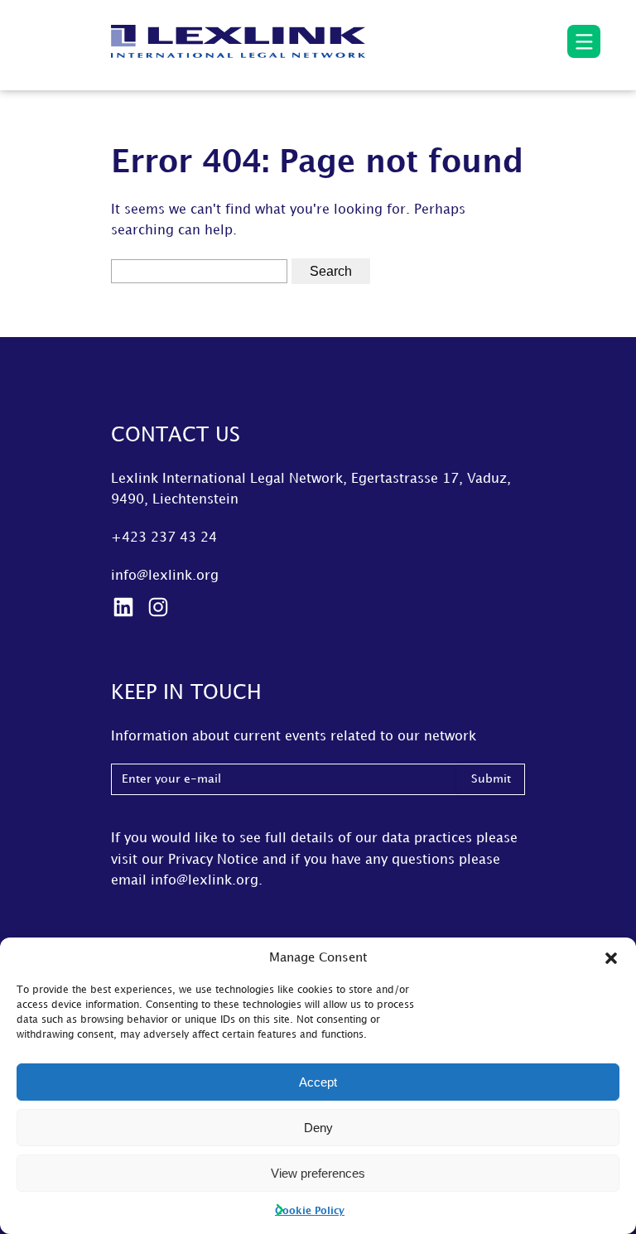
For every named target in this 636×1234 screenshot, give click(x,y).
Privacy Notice (213, 860)
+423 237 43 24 (164, 538)
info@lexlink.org (165, 576)
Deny (318, 1128)
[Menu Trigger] (583, 41)
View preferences (318, 1173)
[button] (611, 958)
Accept (318, 1082)
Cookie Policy (309, 1211)
